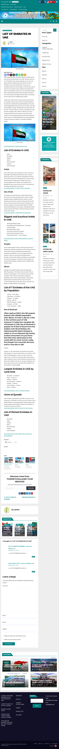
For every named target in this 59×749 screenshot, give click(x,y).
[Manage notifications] (55, 746)
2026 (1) (44, 71)
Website (5, 629)
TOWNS (5, 680)
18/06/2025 (35, 669)
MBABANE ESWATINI (28, 497)
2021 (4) (44, 86)
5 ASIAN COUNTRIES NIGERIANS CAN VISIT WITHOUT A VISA (13, 667)
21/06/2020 (47, 195)
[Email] (22, 75)
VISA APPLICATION (22, 9)
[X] (14, 75)
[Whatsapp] (19, 75)
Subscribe (31, 488)
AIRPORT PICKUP (5, 4)
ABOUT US (40, 743)
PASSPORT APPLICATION (7, 7)
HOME (35, 743)
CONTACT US (47, 743)
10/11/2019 (46, 124)
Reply (33, 556)
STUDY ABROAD (13, 9)
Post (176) (44, 36)
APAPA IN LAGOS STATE (14, 682)
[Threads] (11, 75)
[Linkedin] (16, 75)
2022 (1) (44, 82)
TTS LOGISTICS (4, 9)
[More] (25, 75)
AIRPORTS (34, 678)
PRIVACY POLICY (53, 746)
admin (11, 42)
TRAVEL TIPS (6, 662)
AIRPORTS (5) (46, 60)
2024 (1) (44, 78)
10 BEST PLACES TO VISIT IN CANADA (42, 666)
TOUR (24, 7)
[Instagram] (8, 75)
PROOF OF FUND (18, 7)
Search (32, 696)
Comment (5, 585)
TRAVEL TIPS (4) (46, 64)
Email (4, 622)
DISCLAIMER (54, 743)
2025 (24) (44, 75)
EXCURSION (13, 4)
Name (4, 615)
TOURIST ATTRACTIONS (7, 30)
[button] (50, 21)
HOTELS (45, 246)
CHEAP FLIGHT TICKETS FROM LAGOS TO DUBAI (42, 681)
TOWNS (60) (45, 52)
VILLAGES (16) (46, 56)
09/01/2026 (7, 669)
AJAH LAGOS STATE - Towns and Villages (19, 563)
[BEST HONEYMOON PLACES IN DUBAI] (8, 460)
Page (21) (44, 40)
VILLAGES (45, 116)
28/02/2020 (47, 254)
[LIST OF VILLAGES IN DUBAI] (30, 460)
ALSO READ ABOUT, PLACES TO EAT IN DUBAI (17, 188)
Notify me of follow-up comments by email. (15, 636)
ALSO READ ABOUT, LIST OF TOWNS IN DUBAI (17, 390)
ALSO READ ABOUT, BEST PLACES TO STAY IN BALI (18, 408)
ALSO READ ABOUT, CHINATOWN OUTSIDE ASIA (17, 212)
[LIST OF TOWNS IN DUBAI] (19, 460)
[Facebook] (5, 75)
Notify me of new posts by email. (12, 639)
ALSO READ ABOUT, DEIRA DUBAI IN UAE (15, 146)
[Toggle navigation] (56, 21)
